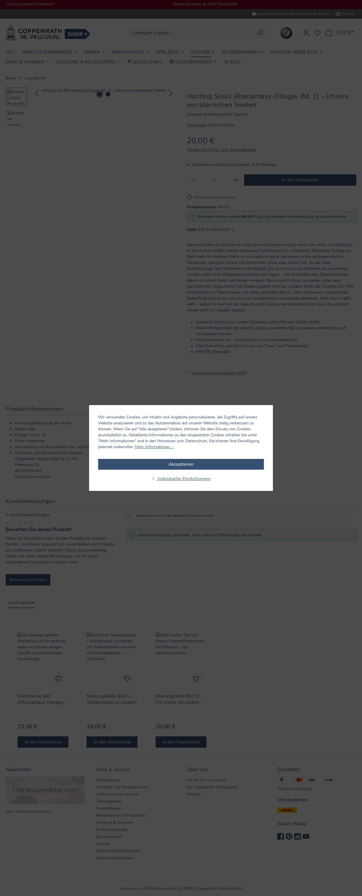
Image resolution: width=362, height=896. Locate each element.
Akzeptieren (181, 464)
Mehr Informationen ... (154, 447)
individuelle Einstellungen (183, 479)
